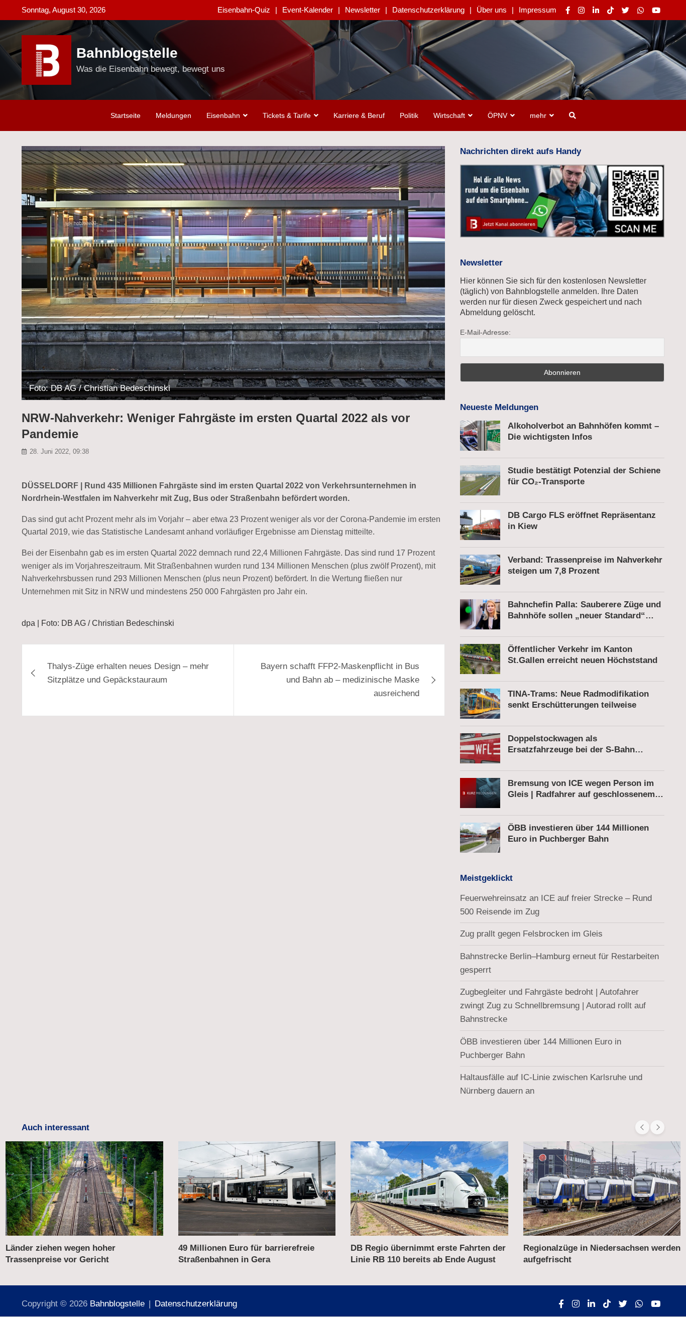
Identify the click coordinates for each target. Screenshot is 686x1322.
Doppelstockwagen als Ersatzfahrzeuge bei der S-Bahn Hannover (571, 749)
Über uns (492, 10)
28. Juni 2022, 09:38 (59, 451)
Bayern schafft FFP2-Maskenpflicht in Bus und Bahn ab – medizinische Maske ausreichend (340, 680)
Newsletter (362, 10)
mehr (538, 115)
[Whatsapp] (640, 10)
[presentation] (642, 1127)
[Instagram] (581, 10)
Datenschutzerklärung (428, 10)
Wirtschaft (449, 115)
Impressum (537, 10)
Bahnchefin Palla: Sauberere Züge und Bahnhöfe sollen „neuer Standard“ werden (584, 615)
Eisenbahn (223, 115)
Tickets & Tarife (287, 115)
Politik (409, 115)
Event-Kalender (307, 10)
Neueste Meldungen (499, 407)
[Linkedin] (596, 10)
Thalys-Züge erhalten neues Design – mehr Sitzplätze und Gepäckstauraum (128, 673)
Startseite (125, 115)
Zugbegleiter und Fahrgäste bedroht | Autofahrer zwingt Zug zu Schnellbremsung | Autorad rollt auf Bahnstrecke (553, 1005)
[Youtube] (656, 10)
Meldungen (173, 115)
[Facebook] (567, 10)
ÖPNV (497, 115)
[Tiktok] (610, 10)
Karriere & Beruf (359, 115)
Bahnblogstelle (127, 53)
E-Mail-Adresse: (485, 332)
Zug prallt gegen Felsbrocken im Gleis (531, 934)
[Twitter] (625, 10)
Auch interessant (55, 1127)
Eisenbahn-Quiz (243, 10)
